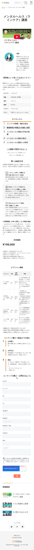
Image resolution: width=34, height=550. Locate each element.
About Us (17, 535)
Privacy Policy (17, 537)
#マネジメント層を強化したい (16, 155)
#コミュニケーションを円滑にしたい (17, 152)
